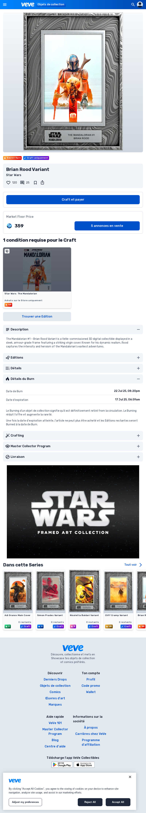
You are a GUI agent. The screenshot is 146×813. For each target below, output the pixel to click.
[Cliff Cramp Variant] (118, 612)
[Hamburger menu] (4, 4)
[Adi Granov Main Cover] (18, 612)
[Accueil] (28, 4)
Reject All (90, 802)
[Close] (130, 777)
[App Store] (84, 765)
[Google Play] (62, 765)
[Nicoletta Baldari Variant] (84, 612)
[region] (69, 791)
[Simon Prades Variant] (50, 612)
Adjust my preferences (25, 802)
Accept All (118, 802)
